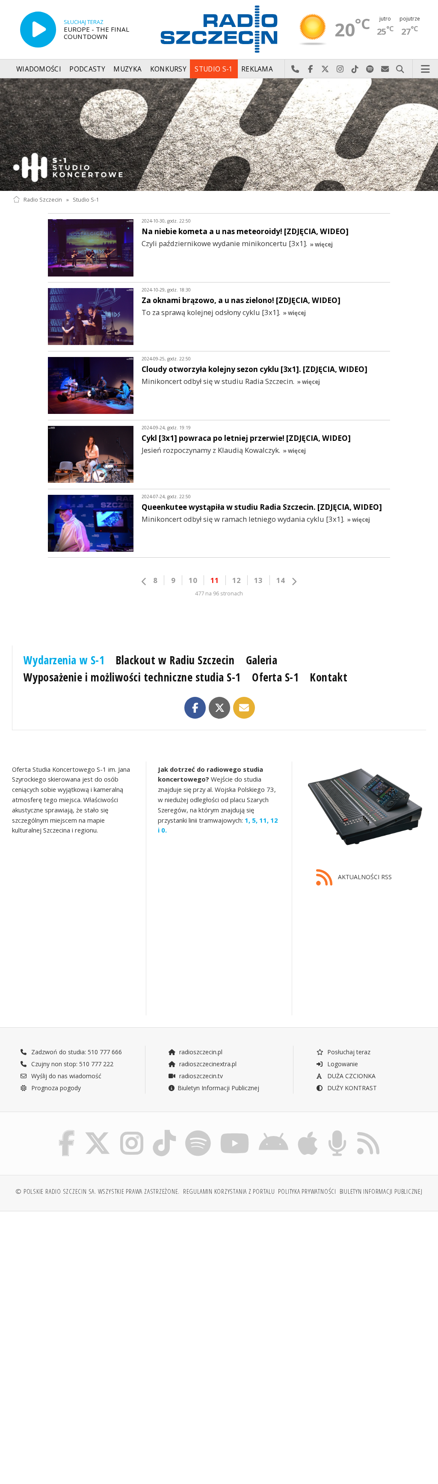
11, (263, 819)
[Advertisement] (115, 1283)
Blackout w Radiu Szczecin (174, 660)
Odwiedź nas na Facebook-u (310, 69)
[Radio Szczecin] (219, 29)
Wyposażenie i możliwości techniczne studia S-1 (132, 677)
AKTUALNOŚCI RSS (364, 877)
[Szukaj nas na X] (97, 1132)
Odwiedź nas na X (325, 69)
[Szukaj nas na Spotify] (198, 1132)
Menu (425, 69)
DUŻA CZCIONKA (351, 1076)
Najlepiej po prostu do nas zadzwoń (295, 69)
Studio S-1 (214, 69)
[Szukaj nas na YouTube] (235, 1132)
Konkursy (168, 69)
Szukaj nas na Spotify (370, 69)
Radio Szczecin (43, 199)
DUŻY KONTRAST (351, 1088)
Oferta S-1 (275, 677)
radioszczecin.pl (200, 1052)
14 (280, 580)
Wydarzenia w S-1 (64, 660)
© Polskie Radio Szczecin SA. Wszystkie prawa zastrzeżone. (97, 1191)
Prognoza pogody (55, 1088)
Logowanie (342, 1064)
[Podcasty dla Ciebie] (337, 1132)
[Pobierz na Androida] (273, 1132)
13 (258, 580)
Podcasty (87, 69)
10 (193, 580)
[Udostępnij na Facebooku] (195, 708)
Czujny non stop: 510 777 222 (71, 1064)
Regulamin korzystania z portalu (229, 1191)
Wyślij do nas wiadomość (385, 69)
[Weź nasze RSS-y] (368, 1132)
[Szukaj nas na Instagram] (131, 1132)
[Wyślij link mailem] (244, 708)
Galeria (262, 660)
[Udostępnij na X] (220, 708)
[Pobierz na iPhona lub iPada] (308, 1132)
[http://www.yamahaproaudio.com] (365, 807)
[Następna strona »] (293, 581)
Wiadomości (38, 69)
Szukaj (400, 69)
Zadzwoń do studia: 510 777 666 (76, 1052)
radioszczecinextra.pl (207, 1064)
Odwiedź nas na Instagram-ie (340, 69)
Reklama (257, 69)
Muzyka (127, 69)
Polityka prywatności (307, 1191)
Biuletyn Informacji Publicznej (218, 1088)
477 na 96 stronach (219, 593)
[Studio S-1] (219, 134)
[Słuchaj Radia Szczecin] (38, 30)
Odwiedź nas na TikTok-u (355, 69)
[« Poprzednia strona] (144, 581)
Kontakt (328, 677)
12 (236, 580)
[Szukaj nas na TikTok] (164, 1132)
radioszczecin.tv (200, 1076)
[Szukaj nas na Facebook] (67, 1132)
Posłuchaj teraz (348, 1052)
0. (163, 830)
